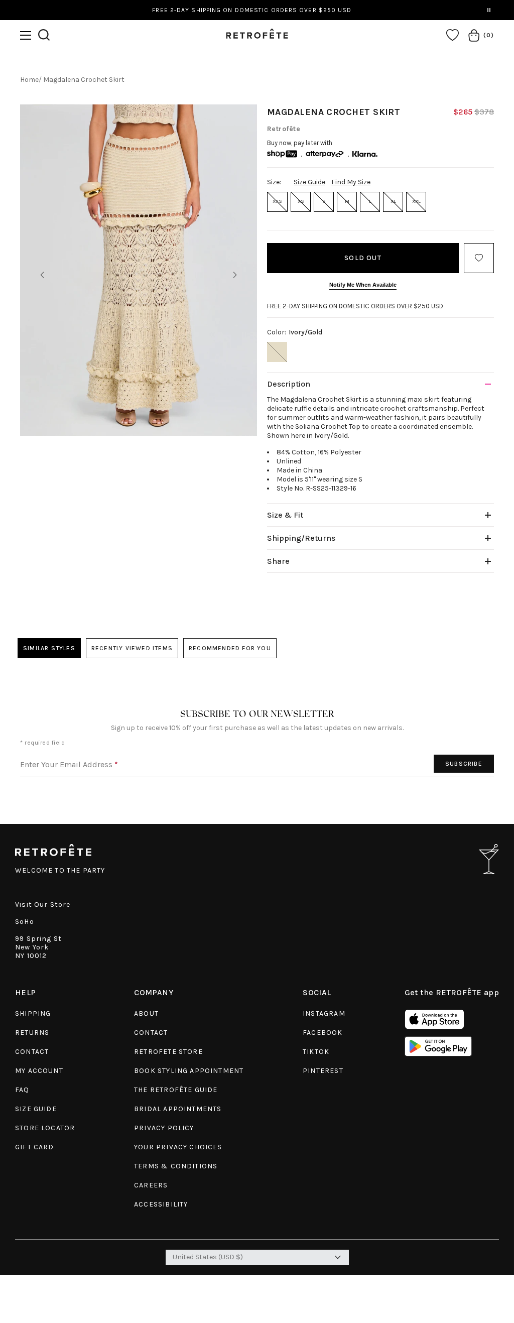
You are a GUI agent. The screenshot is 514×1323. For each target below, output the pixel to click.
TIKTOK (316, 1051)
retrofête (283, 129)
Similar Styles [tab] (49, 648)
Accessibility (161, 1204)
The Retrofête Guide (175, 1090)
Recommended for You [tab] (230, 648)
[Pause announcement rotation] (489, 10)
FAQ (22, 1090)
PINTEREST (323, 1070)
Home (29, 79)
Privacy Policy (164, 1128)
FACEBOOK (322, 1032)
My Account (39, 1070)
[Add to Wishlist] (479, 258)
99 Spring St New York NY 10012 (38, 947)
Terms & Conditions (175, 1166)
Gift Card (34, 1147)
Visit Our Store (43, 904)
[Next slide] (235, 275)
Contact (32, 1051)
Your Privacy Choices (178, 1147)
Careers (151, 1185)
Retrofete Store (168, 1051)
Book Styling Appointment (188, 1070)
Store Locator (45, 1128)
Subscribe (463, 763)
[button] (25, 35)
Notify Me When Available (363, 285)
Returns (32, 1032)
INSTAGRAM (324, 1013)
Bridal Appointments (177, 1109)
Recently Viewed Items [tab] (132, 648)
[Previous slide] (42, 275)
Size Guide (309, 182)
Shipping (33, 1013)
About (146, 1013)
